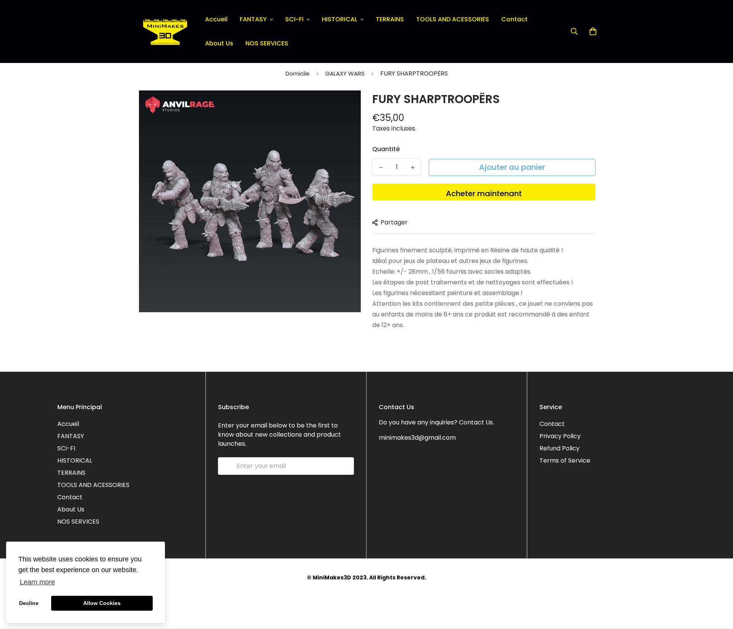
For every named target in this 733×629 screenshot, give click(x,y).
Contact (514, 19)
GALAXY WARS (345, 73)
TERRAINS (390, 19)
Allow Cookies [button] (102, 603)
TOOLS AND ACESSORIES (452, 19)
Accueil (216, 19)
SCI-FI (294, 19)
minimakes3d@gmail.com (417, 437)
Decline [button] (29, 603)
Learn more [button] (37, 582)
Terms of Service (564, 460)
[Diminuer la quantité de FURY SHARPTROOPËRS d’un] (381, 167)
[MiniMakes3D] (165, 31)
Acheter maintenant (484, 193)
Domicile (298, 73)
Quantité (386, 149)
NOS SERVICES (266, 43)
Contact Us (476, 422)
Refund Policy (559, 448)
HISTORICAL (339, 19)
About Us (219, 43)
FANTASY (253, 19)
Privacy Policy (560, 436)
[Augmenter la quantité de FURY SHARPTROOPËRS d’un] (412, 167)
